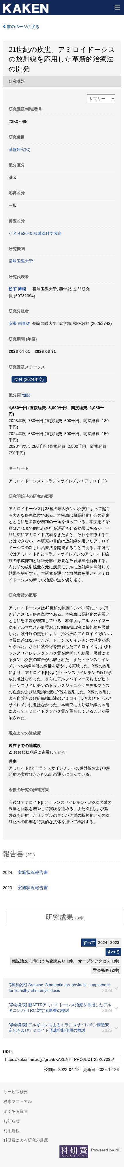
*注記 (26, 395)
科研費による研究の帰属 (25, 1140)
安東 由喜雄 (19, 323)
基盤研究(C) (20, 149)
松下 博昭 (17, 289)
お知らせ (11, 1121)
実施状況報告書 (33, 872)
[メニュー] (117, 7)
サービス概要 (15, 1091)
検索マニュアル (17, 1101)
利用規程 (11, 1130)
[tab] (65, 917)
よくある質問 (15, 1111)
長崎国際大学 (21, 261)
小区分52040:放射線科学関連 (35, 233)
